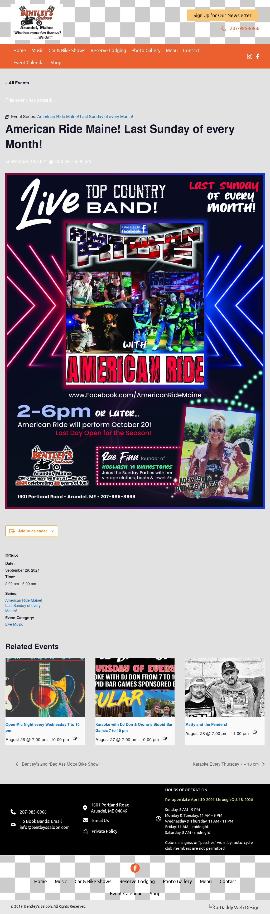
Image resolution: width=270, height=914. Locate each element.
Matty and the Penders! (206, 724)
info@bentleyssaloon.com (45, 827)
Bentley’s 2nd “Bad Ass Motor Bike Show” (60, 764)
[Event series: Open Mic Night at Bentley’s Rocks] (75, 738)
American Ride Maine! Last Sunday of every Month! (23, 605)
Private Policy (104, 831)
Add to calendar (32, 530)
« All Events (17, 83)
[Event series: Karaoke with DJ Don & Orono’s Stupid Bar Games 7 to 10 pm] (165, 738)
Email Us (100, 820)
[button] (222, 15)
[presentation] (45, 687)
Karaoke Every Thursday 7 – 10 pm (226, 764)
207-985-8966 (244, 28)
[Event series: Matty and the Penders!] (255, 732)
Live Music (14, 624)
